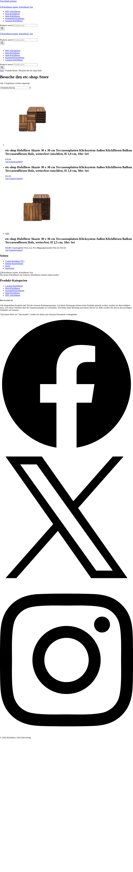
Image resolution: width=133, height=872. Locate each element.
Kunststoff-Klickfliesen (14, 18)
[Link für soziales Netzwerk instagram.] (66, 735)
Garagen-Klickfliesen (14, 21)
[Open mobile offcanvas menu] (1, 31)
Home (7, 266)
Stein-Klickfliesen (12, 16)
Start (2, 70)
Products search (6, 25)
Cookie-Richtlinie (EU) (14, 261)
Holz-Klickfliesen (12, 14)
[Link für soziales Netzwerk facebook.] (66, 450)
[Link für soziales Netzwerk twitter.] (66, 583)
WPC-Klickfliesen (12, 11)
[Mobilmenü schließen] (1, 46)
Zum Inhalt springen (8, 1)
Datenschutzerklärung (14, 263)
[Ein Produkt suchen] (2, 5)
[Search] (2, 28)
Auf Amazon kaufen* (14, 162)
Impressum (9, 268)
